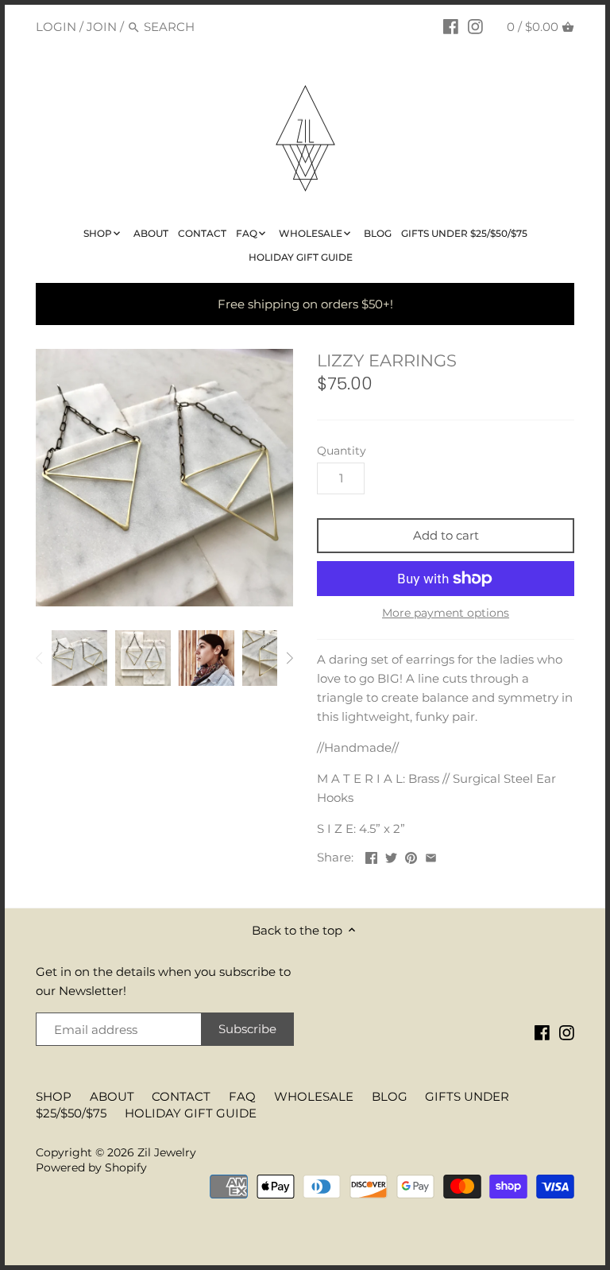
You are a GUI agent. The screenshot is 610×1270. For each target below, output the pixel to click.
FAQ (242, 1096)
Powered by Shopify (91, 1167)
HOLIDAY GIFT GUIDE (191, 1113)
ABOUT (112, 1096)
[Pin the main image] (411, 855)
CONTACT (181, 1096)
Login (56, 26)
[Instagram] (475, 26)
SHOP (53, 1096)
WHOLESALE (313, 1096)
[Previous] (40, 658)
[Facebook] (450, 26)
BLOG (389, 1096)
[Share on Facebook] (371, 855)
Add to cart (446, 535)
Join (102, 26)
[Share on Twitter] (391, 855)
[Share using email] (431, 855)
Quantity (341, 450)
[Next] (289, 658)
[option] (79, 658)
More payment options (445, 613)
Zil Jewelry (166, 1152)
